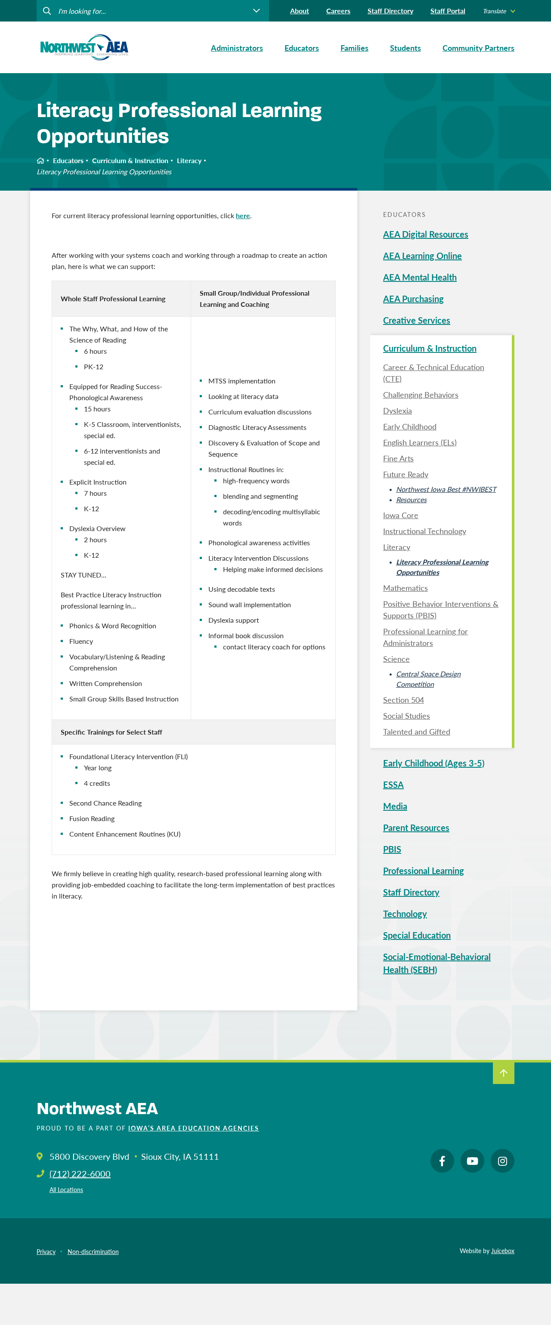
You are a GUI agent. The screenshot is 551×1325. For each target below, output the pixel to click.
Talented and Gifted (416, 731)
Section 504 (403, 699)
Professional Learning (423, 871)
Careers (338, 10)
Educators (68, 160)
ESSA (393, 784)
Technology (405, 914)
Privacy (46, 1251)
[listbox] (498, 11)
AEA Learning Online (422, 256)
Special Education (417, 935)
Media (395, 806)
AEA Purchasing (413, 299)
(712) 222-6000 (80, 1173)
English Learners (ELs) (420, 442)
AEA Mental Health (420, 277)
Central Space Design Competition (428, 679)
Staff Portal (447, 10)
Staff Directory (390, 10)
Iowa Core (400, 515)
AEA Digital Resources (425, 234)
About (299, 10)
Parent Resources (416, 828)
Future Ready (405, 474)
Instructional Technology (424, 530)
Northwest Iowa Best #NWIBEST (446, 489)
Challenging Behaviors (420, 394)
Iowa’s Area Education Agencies (193, 1128)
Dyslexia (397, 410)
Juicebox (502, 1250)
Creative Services (416, 320)
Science (396, 658)
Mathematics (405, 587)
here (243, 215)
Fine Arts (398, 458)
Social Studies (406, 715)
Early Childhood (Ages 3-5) (433, 763)
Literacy (189, 160)
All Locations (66, 1189)
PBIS (392, 849)
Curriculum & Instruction (130, 160)
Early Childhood (409, 426)
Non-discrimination (93, 1251)
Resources (411, 499)
